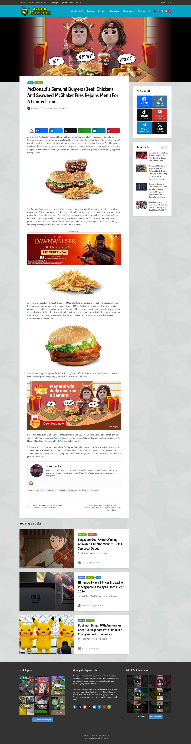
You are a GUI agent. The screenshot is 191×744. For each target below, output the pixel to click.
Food (30, 83)
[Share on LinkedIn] (99, 130)
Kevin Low (85, 606)
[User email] (31, 483)
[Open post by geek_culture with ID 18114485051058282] (58, 705)
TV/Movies (92, 534)
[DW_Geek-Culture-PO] (74, 249)
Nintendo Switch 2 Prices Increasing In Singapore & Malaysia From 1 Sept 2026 (101, 586)
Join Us (106, 738)
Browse (90, 11)
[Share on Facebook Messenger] (56, 130)
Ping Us (141, 11)
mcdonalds (83, 490)
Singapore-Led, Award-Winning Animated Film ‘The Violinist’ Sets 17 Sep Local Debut (101, 543)
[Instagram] (80, 707)
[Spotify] (109, 707)
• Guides (78, 3)
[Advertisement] (74, 119)
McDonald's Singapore (67, 490)
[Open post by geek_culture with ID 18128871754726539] (26, 705)
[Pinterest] (104, 707)
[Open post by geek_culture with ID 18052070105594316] (26, 685)
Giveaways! (128, 11)
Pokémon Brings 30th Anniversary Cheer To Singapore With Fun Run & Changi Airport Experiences (100, 629)
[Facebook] (75, 707)
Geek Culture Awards (27, 3)
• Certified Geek (40, 3)
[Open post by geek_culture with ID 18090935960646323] (42, 705)
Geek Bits (39, 83)
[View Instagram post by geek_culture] (32, 693)
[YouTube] (85, 707)
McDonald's (51, 490)
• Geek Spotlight (52, 3)
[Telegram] (99, 707)
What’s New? (77, 11)
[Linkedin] (94, 707)
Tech (98, 577)
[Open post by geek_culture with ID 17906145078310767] (42, 685)
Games (81, 577)
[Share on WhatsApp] (84, 130)
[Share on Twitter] (70, 130)
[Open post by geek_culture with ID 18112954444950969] (58, 685)
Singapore (114, 11)
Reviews (102, 11)
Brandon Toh (35, 108)
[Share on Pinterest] (113, 130)
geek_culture (26, 678)
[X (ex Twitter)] (89, 707)
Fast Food (40, 490)
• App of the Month (66, 3)
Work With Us (97, 738)
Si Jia (83, 563)
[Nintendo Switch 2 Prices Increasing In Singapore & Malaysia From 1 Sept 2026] (46, 591)
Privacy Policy (87, 738)
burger (31, 490)
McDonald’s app (60, 438)
